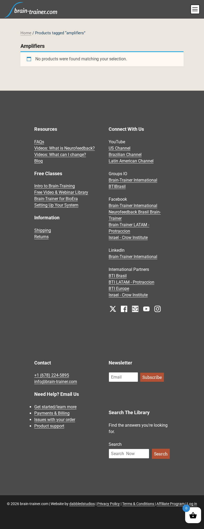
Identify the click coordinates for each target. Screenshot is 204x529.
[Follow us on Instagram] (157, 308)
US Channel (119, 148)
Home (25, 33)
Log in (192, 504)
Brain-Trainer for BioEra (56, 198)
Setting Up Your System (56, 205)
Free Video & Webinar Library (61, 192)
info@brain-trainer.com (55, 381)
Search (115, 444)
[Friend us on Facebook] (124, 308)
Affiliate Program (170, 504)
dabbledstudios (82, 504)
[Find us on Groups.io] (135, 308)
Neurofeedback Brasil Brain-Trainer (135, 215)
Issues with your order (54, 419)
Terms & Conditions (138, 504)
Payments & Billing (52, 413)
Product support (49, 426)
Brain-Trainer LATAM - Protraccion (129, 228)
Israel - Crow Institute (128, 237)
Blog (38, 160)
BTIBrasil (117, 186)
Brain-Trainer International (133, 180)
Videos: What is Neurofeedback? (64, 148)
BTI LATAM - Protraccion (131, 282)
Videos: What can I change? (60, 154)
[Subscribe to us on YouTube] (146, 308)
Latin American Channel (131, 160)
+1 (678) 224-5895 (51, 375)
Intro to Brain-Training (54, 185)
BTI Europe (119, 288)
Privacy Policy (108, 504)
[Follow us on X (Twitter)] (113, 308)
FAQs (39, 141)
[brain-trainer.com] (31, 9)
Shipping (42, 230)
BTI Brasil (118, 275)
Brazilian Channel (125, 154)
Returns (41, 236)
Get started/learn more (55, 406)
